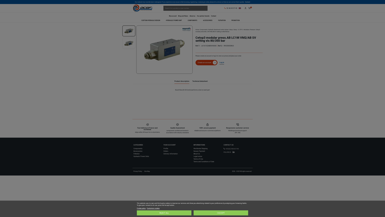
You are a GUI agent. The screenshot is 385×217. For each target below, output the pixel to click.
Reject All (164, 213)
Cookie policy (141, 208)
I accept (221, 213)
